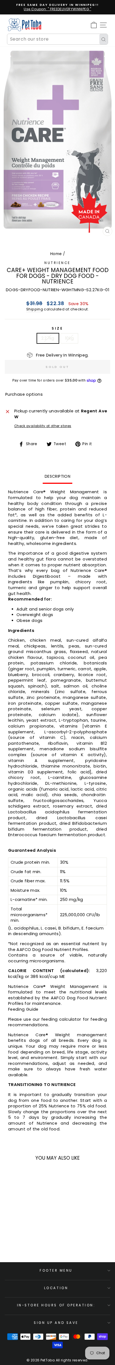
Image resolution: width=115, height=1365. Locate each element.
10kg (69, 338)
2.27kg (47, 338)
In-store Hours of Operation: (56, 1305)
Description (57, 476)
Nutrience (57, 263)
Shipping (34, 309)
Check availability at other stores (42, 426)
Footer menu (56, 1270)
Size (57, 328)
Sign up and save (56, 1323)
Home (56, 253)
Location (56, 1288)
